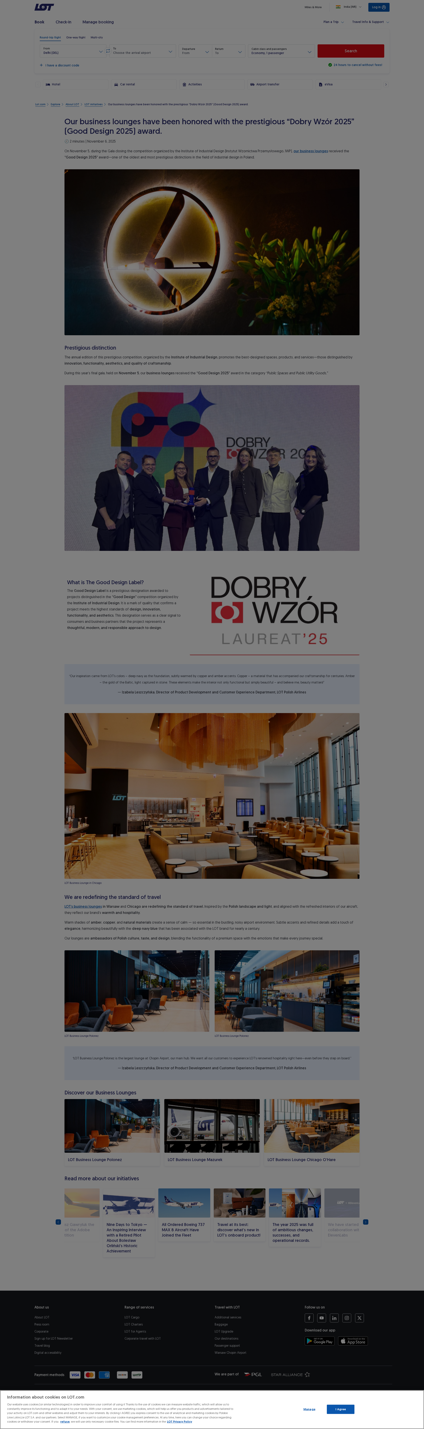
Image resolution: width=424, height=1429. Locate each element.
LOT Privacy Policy (179, 1421)
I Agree (340, 1409)
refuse (65, 1421)
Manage (309, 1409)
